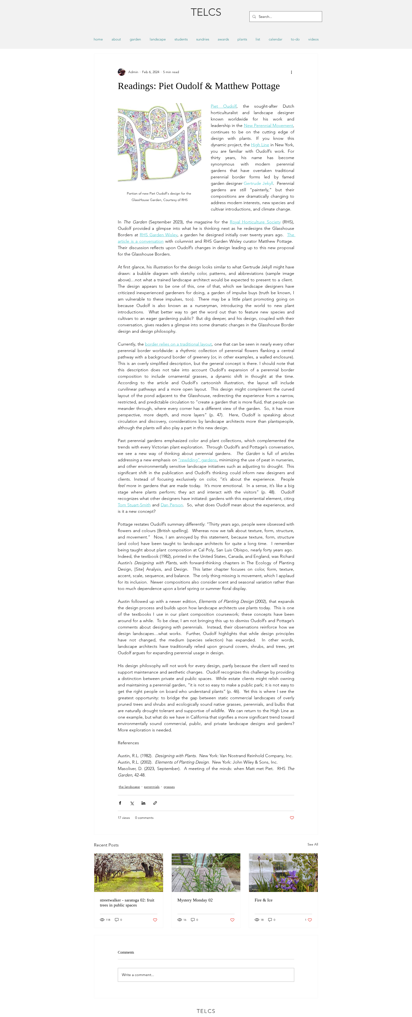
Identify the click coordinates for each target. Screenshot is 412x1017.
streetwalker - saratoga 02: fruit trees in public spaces (127, 902)
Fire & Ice (264, 900)
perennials (152, 787)
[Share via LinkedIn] (143, 803)
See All (313, 844)
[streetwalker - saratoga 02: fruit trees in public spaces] (128, 872)
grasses (169, 787)
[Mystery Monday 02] (206, 872)
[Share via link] (155, 803)
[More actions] (291, 72)
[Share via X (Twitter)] (131, 803)
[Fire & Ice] (283, 872)
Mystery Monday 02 (195, 900)
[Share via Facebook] (120, 803)
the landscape (129, 787)
